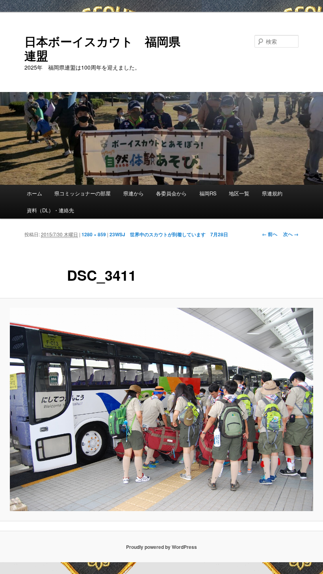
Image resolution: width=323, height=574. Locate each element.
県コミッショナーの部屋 (82, 193)
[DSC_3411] (161, 409)
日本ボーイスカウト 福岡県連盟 (102, 48)
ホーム (34, 193)
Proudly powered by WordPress (161, 546)
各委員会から (171, 193)
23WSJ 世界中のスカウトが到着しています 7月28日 (169, 234)
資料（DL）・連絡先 (50, 210)
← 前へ (269, 233)
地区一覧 (239, 193)
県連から (133, 193)
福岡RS (208, 193)
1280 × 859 (94, 234)
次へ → (291, 233)
